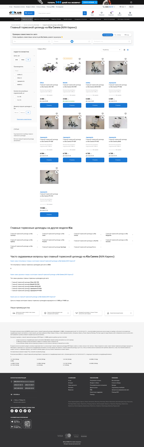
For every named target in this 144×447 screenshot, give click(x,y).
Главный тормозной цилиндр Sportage (54, 247)
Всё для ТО (17, 19)
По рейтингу (106, 49)
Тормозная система (27, 19)
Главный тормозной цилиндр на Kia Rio (86, 241)
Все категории (115, 380)
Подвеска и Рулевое (56, 19)
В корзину (49, 105)
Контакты (70, 387)
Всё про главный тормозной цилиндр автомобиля (24, 139)
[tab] (31, 41)
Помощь (92, 394)
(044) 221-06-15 (18, 385)
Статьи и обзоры (40, 6)
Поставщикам (59, 6)
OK (28, 59)
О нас (10, 6)
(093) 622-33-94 (29, 388)
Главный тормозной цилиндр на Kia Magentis (117, 234)
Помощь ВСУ (115, 392)
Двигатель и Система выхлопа (41, 19)
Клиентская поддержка (96, 392)
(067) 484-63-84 (18, 388)
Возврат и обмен (30, 6)
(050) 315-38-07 (29, 385)
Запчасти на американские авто (120, 389)
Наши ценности (72, 385)
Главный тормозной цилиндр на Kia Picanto (53, 240)
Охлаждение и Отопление (80, 19)
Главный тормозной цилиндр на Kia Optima (21, 240)
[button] (29, 13)
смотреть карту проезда (20, 402)
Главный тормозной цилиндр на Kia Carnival (21, 234)
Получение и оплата (19, 6)
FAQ (91, 389)
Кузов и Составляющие (109, 19)
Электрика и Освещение (95, 19)
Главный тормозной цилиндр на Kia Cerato (85, 234)
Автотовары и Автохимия (124, 19)
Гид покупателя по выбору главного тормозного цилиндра (23, 134)
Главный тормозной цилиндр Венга (85, 247)
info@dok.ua (17, 394)
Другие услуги (94, 387)
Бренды (114, 385)
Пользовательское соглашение (98, 385)
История (70, 382)
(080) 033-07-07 (18, 381)
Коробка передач (68, 19)
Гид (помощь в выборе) (118, 387)
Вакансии (70, 389)
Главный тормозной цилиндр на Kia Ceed (53, 234)
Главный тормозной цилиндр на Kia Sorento (117, 240)
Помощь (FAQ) (50, 6)
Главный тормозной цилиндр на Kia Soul (21, 247)
